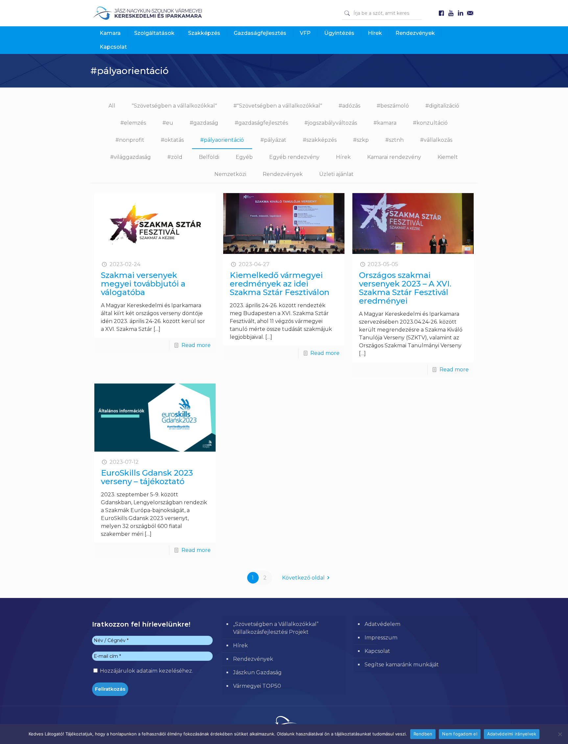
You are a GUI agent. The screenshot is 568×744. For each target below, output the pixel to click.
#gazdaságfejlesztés (261, 123)
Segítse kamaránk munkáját (402, 664)
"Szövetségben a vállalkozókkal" (174, 106)
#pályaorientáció (222, 140)
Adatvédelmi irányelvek (511, 733)
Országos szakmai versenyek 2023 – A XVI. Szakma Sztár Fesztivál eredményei (405, 288)
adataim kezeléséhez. (164, 671)
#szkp (361, 140)
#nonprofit (129, 140)
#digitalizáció (442, 106)
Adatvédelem (382, 624)
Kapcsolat (377, 651)
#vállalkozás (436, 140)
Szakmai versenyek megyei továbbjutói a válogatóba (143, 283)
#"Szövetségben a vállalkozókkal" (277, 106)
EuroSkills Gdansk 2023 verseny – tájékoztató (147, 477)
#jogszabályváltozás (330, 123)
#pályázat (273, 140)
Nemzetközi (230, 174)
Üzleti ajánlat (336, 174)
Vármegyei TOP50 (257, 686)
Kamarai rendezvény (394, 157)
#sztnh (394, 140)
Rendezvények (283, 174)
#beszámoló (393, 106)
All (111, 106)
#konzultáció (430, 123)
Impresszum (381, 637)
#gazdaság (204, 123)
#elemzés (133, 123)
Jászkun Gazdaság (257, 672)
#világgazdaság (130, 157)
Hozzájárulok (146, 671)
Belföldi (209, 157)
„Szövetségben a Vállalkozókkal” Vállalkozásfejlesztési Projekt (276, 628)
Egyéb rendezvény (294, 157)
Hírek (343, 157)
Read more (196, 345)
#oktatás (172, 140)
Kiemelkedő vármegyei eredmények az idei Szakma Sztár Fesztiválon (279, 283)
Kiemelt (448, 157)
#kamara (384, 123)
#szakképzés (320, 140)
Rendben (423, 733)
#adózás (349, 106)
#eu (167, 123)
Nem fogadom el (459, 733)
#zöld (174, 157)
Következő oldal (303, 578)
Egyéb (244, 157)
